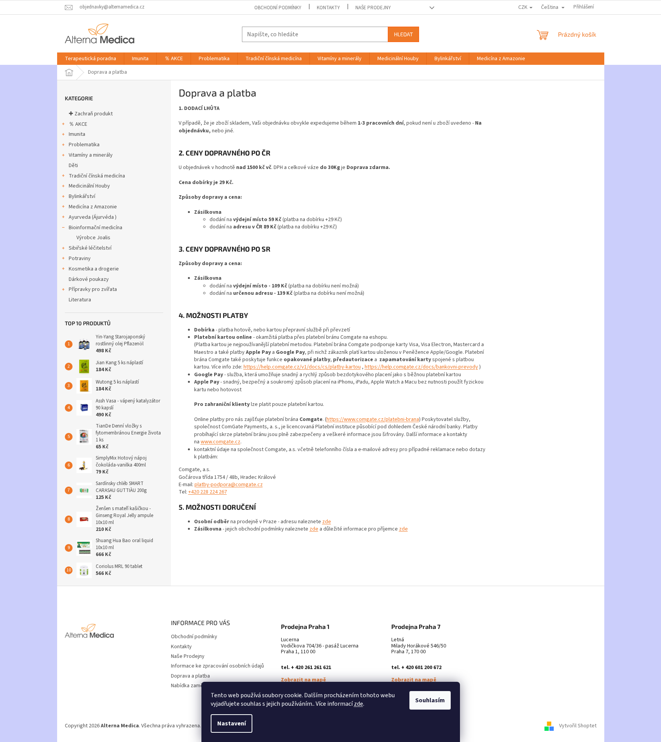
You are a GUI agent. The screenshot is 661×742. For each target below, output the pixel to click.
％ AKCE (78, 124)
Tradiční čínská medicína (97, 176)
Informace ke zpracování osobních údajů (217, 666)
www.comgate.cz (220, 442)
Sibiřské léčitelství (90, 248)
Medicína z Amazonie (93, 207)
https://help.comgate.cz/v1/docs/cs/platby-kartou (302, 367)
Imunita (77, 134)
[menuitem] (90, 58)
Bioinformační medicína (95, 228)
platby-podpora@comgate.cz (228, 484)
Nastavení (231, 723)
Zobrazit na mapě (303, 680)
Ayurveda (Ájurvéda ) (93, 217)
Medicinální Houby (89, 186)
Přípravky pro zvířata (93, 289)
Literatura (80, 300)
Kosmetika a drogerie (94, 269)
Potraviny (80, 258)
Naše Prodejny (373, 7)
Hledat (403, 34)
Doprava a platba (190, 676)
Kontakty (328, 7)
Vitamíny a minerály (91, 155)
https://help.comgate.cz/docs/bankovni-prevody (421, 367)
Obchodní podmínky (277, 7)
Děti (73, 165)
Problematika (84, 145)
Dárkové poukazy (89, 279)
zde (358, 704)
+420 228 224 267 (207, 492)
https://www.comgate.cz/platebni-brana (372, 419)
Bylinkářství (82, 196)
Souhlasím (430, 700)
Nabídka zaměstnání (194, 686)
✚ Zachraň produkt (91, 114)
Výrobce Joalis (93, 238)
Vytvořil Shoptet (578, 726)
